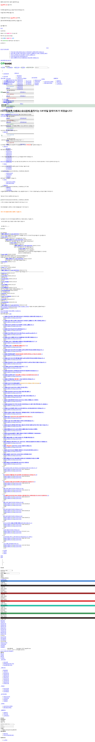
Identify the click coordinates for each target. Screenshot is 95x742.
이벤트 (5, 179)
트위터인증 (20, 89)
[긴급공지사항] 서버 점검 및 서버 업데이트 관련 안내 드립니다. (20, 467)
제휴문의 (5, 185)
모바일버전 (6, 73)
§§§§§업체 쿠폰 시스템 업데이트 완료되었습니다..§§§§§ (17, 536)
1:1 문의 (5, 740)
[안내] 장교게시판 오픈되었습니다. (19, 56)
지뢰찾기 (36, 84)
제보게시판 (9, 160)
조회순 (5, 553)
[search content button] (14, 724)
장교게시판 (20, 84)
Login (2, 728)
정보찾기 (11, 651)
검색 (2, 574)
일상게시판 (9, 151)
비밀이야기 (9, 156)
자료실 (5, 164)
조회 (10, 313)
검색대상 (3, 570)
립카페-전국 (9, 107)
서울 (8, 88)
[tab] (47, 659)
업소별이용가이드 (10, 81)
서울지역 (3, 582)
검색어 (3, 573)
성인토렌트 (9, 167)
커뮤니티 (5, 146)
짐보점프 (8, 176)
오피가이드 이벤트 (10, 181)
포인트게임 (34, 77)
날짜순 (5, 551)
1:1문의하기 (9, 190)
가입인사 (19, 77)
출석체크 (8, 148)
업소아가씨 (28, 81)
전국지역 (3, 610)
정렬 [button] (2, 555)
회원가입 (5, 60)
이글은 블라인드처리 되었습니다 (13, 488)
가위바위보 (9, 174)
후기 (5, 584)
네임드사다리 (9, 173)
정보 (2, 584)
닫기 (2, 28)
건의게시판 (9, 158)
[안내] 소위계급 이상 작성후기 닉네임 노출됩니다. (23, 54)
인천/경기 (23, 92)
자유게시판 (9, 153)
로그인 (2, 49)
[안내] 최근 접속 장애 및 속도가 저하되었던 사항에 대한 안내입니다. (27, 52)
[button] (2, 116)
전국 (21, 103)
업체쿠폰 (5, 132)
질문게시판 (9, 154)
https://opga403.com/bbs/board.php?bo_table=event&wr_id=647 (15, 306)
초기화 (5, 550)
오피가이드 (7, 66)
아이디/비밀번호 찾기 (8, 735)
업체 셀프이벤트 (10, 183)
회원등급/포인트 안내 (11, 80)
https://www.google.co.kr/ (6, 161)
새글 (2, 60)
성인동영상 (9, 169)
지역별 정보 (3, 579)
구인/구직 (8, 189)
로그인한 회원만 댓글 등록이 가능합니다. (11, 310)
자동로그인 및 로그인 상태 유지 (9, 729)
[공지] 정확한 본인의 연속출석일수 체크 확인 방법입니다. (25, 57)
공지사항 (6, 49)
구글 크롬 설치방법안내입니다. (11, 543)
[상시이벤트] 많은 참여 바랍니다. (17, 523)
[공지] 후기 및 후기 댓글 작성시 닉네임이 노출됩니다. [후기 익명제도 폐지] (29, 53)
